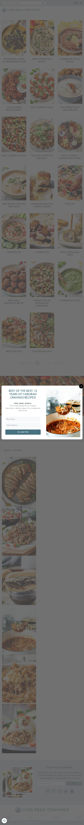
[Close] (81, 386)
